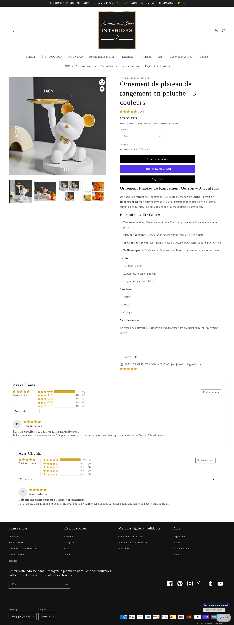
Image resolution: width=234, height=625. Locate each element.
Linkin (67, 554)
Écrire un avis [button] (211, 392)
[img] (32, 421)
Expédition (179, 536)
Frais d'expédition (142, 123)
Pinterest (68, 548)
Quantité (124, 144)
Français (46, 616)
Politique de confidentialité (132, 542)
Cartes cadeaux (16, 554)
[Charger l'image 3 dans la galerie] (45, 191)
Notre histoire (16, 542)
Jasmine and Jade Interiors (214, 623)
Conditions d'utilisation (130, 536)
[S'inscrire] (66, 585)
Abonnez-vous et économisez (24, 548)
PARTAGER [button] (130, 357)
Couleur (124, 129)
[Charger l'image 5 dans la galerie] (93, 191)
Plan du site (124, 548)
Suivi (176, 554)
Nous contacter (181, 548)
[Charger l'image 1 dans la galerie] (20, 191)
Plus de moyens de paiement (157, 177)
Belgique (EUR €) (21, 616)
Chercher (13, 536)
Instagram (69, 542)
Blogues (13, 560)
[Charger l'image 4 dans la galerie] (69, 191)
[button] (12, 30)
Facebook (69, 536)
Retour (177, 542)
